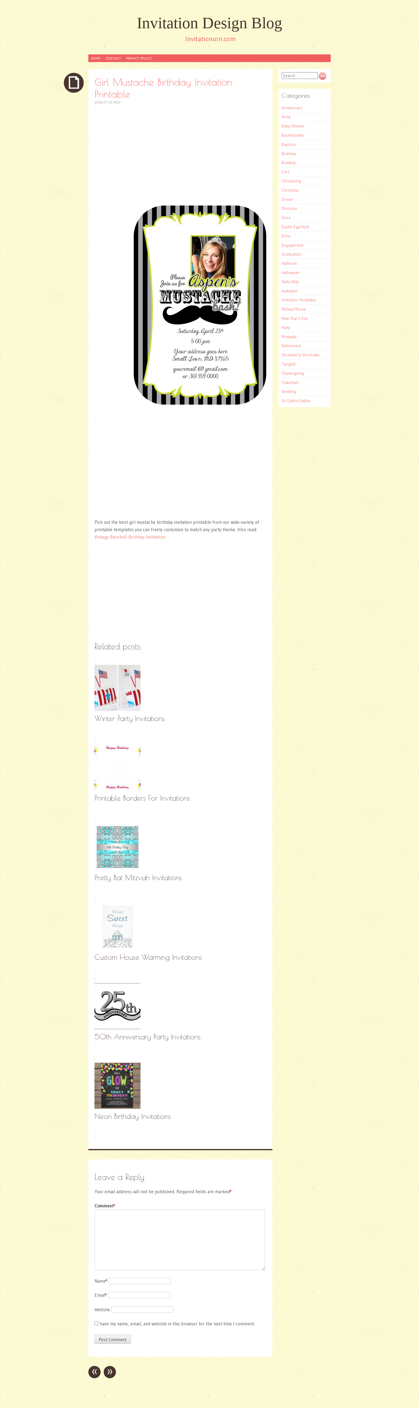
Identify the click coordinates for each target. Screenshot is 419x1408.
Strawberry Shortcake (301, 354)
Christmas (290, 190)
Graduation (291, 254)
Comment (104, 1206)
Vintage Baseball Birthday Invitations (130, 537)
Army (286, 116)
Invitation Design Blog (209, 23)
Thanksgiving (293, 373)
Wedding (289, 391)
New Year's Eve (295, 318)
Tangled (288, 364)
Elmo (286, 235)
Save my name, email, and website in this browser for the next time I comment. (177, 1324)
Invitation (290, 290)
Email (100, 1295)
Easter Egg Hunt (295, 226)
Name (100, 1281)
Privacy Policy (139, 58)
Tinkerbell (290, 382)
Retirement (291, 345)
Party (286, 327)
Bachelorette (293, 135)
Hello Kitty (290, 281)
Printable (289, 336)
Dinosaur (290, 208)
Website (102, 1309)
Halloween (291, 272)
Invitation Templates (299, 299)
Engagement (292, 245)
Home (96, 58)
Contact (113, 58)
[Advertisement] (180, 155)
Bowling (288, 162)
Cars (286, 171)
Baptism (289, 144)
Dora (286, 217)
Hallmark (289, 263)
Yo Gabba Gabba (296, 400)
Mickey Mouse (294, 309)
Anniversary (292, 107)
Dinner (287, 199)
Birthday (289, 153)
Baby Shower (293, 126)
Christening (291, 180)
